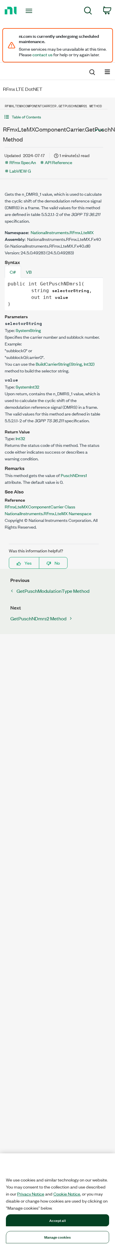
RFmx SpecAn (22, 162)
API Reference (58, 162)
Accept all (57, 1220)
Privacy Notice (30, 1194)
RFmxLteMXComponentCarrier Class (40, 506)
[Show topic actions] (99, 130)
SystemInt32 (27, 387)
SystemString (28, 330)
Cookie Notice (66, 1194)
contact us (42, 54)
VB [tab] (29, 272)
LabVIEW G (20, 171)
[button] (54, 116)
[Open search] (92, 71)
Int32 (20, 438)
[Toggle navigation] (30, 11)
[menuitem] (88, 11)
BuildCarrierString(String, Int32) (65, 364)
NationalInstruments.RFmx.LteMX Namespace (48, 513)
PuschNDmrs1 (74, 475)
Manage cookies (57, 1237)
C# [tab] (13, 272)
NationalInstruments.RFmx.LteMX (62, 232)
